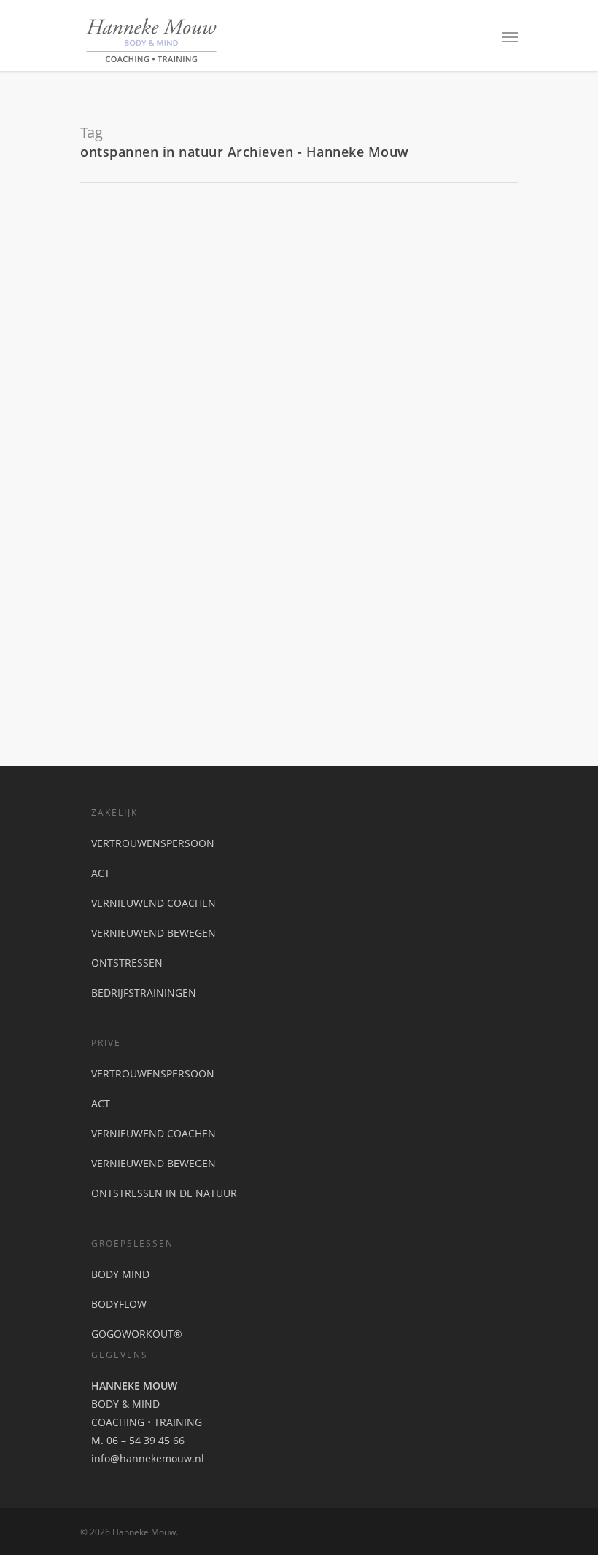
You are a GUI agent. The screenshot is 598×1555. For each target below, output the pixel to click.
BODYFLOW (119, 1304)
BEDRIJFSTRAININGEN (143, 992)
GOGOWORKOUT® (136, 1334)
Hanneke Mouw (122, 550)
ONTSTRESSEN (127, 963)
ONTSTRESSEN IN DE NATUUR (164, 1193)
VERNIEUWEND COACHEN (153, 903)
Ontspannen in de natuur (197, 528)
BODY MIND (120, 1274)
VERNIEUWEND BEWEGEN (153, 933)
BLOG (171, 550)
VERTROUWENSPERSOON (152, 843)
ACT (100, 873)
